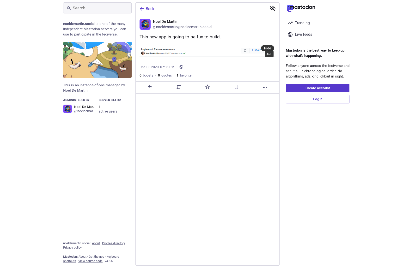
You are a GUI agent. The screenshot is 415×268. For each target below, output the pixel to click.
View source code (90, 261)
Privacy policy (72, 247)
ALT (269, 54)
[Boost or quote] (179, 87)
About (96, 243)
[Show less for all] (272, 8)
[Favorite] (207, 87)
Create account (317, 88)
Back (150, 8)
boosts (146, 75)
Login (317, 99)
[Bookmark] (236, 87)
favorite (184, 75)
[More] (265, 87)
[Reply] (150, 87)
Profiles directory (113, 243)
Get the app (96, 256)
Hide (267, 48)
